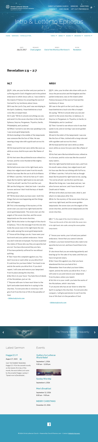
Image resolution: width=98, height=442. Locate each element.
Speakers (77, 35)
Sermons (74, 6)
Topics (53, 35)
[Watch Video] (21, 359)
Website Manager (74, 433)
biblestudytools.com (16, 298)
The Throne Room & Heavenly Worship (72, 333)
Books (68, 35)
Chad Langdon (35, 50)
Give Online (64, 9)
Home (8, 35)
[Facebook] (49, 424)
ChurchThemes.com (54, 433)
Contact (53, 9)
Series (61, 35)
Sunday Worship (43, 378)
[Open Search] (91, 7)
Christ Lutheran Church (58, 6)
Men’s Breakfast (43, 388)
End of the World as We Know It (57, 50)
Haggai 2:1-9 (12, 355)
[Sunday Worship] (48, 374)
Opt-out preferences (80, 9)
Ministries (84, 6)
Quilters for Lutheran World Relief (46, 356)
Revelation (77, 50)
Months (87, 35)
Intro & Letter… (26, 35)
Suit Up (26, 333)
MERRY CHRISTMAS (45, 401)
